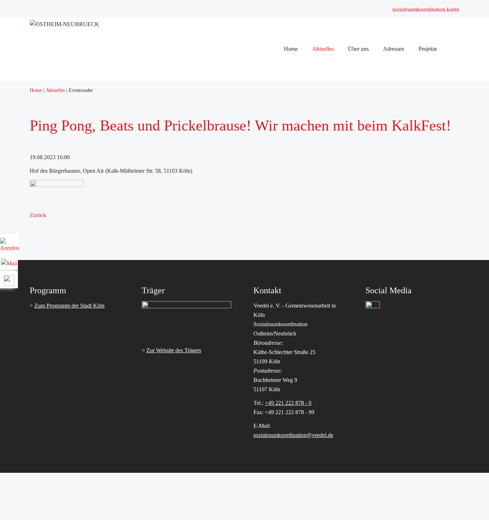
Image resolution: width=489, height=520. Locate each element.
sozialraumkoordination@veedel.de (293, 435)
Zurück (38, 215)
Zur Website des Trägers (173, 350)
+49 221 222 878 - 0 (288, 403)
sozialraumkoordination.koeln (425, 9)
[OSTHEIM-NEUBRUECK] (64, 24)
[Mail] (9, 261)
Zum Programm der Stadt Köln (69, 306)
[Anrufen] (9, 245)
